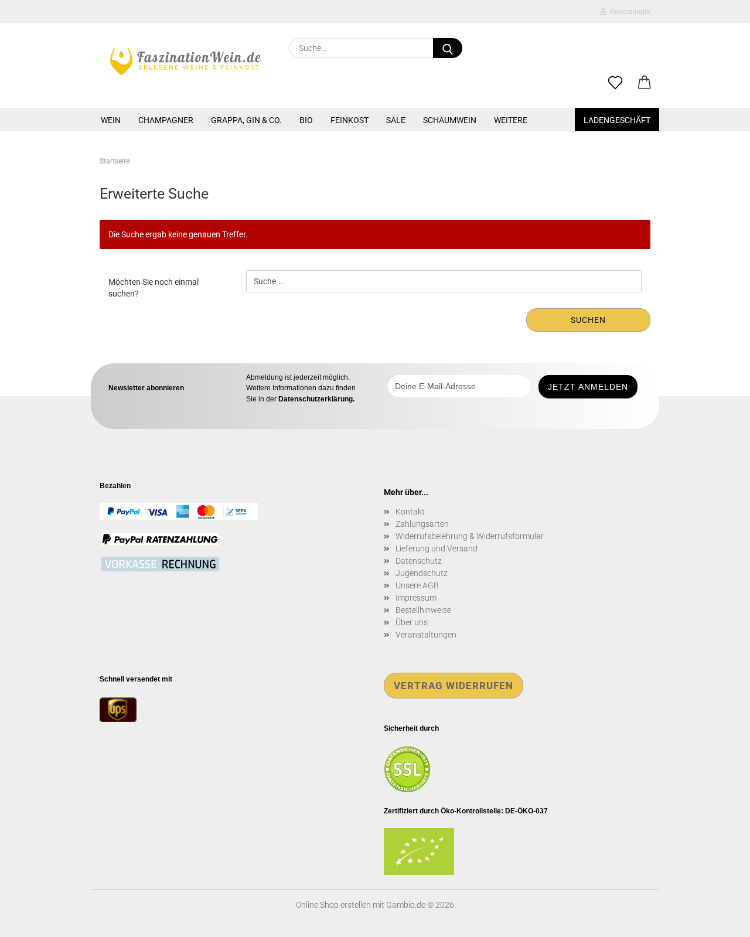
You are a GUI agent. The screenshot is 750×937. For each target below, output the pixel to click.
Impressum (416, 597)
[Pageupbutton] (717, 919)
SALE (395, 120)
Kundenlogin (628, 12)
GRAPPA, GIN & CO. (246, 120)
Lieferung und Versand (437, 548)
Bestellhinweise (423, 610)
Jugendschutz (422, 573)
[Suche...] (447, 48)
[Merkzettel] (615, 83)
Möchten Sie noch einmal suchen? (153, 287)
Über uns (412, 622)
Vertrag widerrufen (453, 685)
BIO (306, 120)
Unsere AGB (417, 585)
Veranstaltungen (426, 634)
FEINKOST (349, 120)
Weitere (510, 120)
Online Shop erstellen (333, 904)
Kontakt (410, 511)
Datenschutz (419, 560)
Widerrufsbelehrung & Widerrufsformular (470, 536)
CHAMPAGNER (165, 120)
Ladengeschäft (617, 120)
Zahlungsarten (422, 524)
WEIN (111, 120)
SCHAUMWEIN (449, 120)
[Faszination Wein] (185, 61)
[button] (644, 83)
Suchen (588, 320)
